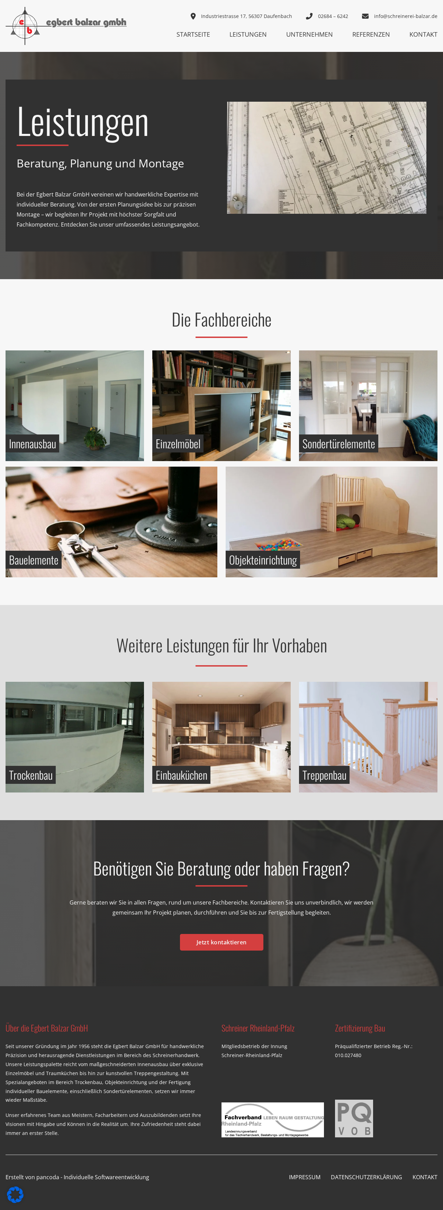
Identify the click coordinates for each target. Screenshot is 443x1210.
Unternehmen (309, 34)
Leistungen (248, 34)
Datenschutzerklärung (366, 1177)
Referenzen (371, 34)
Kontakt (423, 34)
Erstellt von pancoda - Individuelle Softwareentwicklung (77, 1177)
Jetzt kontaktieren (222, 942)
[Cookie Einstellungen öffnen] (15, 1201)
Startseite (193, 34)
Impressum (304, 1177)
